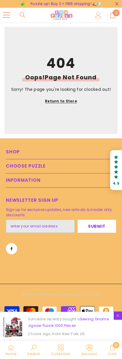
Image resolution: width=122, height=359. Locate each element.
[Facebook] (11, 248)
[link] (34, 350)
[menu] (6, 15)
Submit (97, 226)
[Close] (118, 316)
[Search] (22, 15)
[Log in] (98, 15)
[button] (116, 170)
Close (117, 4)
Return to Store (61, 101)
